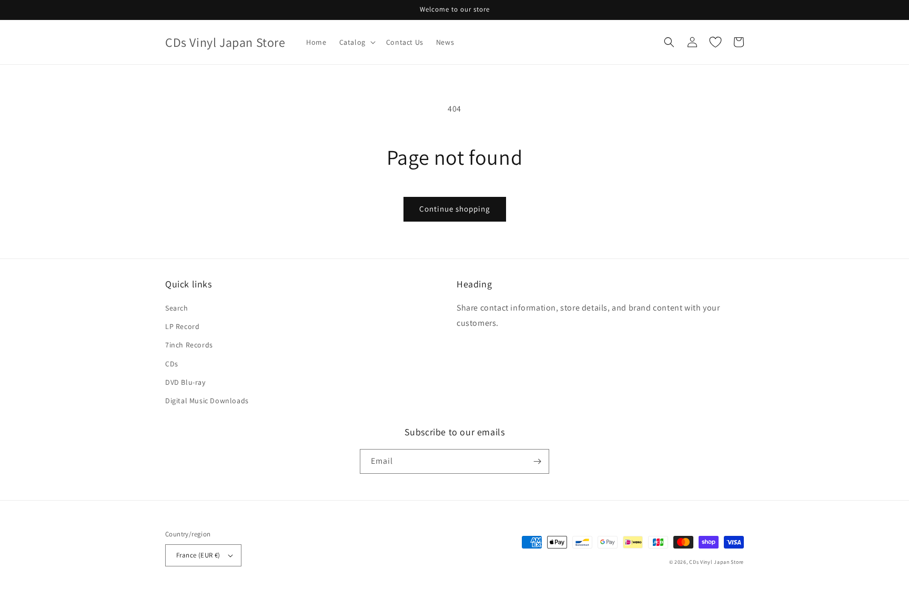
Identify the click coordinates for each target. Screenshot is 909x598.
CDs (171, 363)
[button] (356, 42)
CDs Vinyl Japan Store (716, 562)
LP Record (182, 326)
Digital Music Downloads (207, 400)
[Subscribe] (537, 461)
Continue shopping (454, 209)
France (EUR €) (198, 555)
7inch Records (189, 345)
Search (176, 308)
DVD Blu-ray (185, 382)
